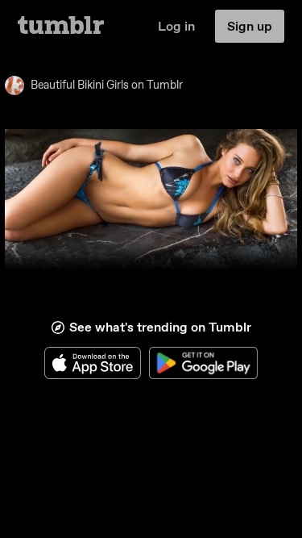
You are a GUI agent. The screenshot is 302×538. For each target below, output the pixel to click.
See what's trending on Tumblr (160, 327)
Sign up (249, 26)
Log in (176, 26)
